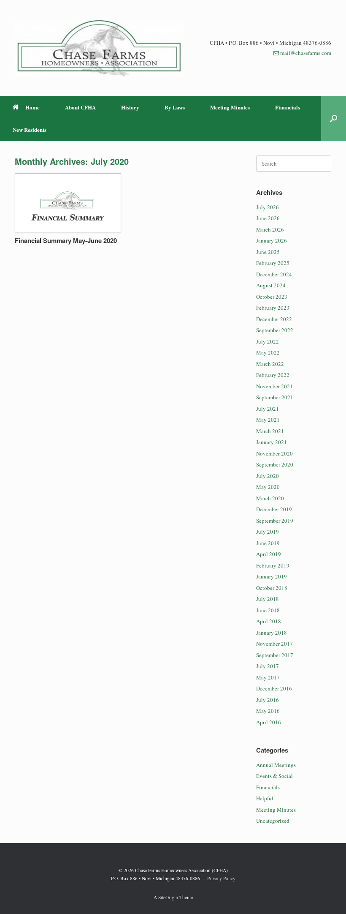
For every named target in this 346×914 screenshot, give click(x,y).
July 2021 (267, 408)
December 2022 (274, 319)
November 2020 (274, 453)
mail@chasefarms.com (305, 53)
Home (32, 107)
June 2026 (268, 218)
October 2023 (271, 296)
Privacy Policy (221, 878)
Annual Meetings (276, 765)
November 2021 (274, 386)
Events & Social (274, 776)
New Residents (29, 130)
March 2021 (270, 431)
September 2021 (274, 397)
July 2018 (267, 599)
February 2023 (272, 307)
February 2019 (272, 565)
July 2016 (267, 700)
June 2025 (268, 252)
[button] (333, 118)
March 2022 (270, 364)
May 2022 (268, 352)
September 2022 (274, 330)
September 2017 (274, 655)
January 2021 (271, 442)
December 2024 (274, 274)
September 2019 (274, 520)
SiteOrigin (168, 897)
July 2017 (267, 666)
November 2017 (274, 643)
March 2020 (270, 498)
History (130, 107)
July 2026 (267, 207)
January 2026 (271, 240)
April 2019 (268, 554)
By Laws (175, 107)
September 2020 (274, 464)
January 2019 (271, 576)
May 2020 (268, 487)
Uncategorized (272, 820)
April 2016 (268, 722)
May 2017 (268, 677)
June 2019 (268, 543)
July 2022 (267, 341)
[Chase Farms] (99, 48)
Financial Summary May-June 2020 (66, 240)
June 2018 (268, 610)
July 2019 (267, 531)
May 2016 (268, 711)
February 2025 (272, 263)
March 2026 (270, 229)
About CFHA (80, 107)
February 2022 (272, 375)
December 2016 (274, 688)
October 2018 (271, 588)
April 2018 (268, 621)
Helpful (264, 798)
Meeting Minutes (230, 107)
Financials (287, 107)
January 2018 (271, 632)
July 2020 (267, 476)
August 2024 (271, 285)
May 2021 (268, 419)
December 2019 (274, 509)
